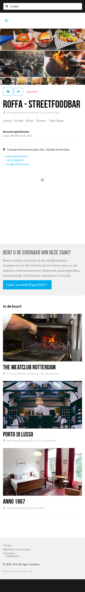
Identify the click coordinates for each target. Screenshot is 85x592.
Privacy (7, 545)
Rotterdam (12, 556)
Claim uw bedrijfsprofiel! (26, 284)
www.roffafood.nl (17, 156)
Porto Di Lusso (18, 434)
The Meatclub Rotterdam (29, 367)
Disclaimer (9, 553)
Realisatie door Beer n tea (18, 571)
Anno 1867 (14, 501)
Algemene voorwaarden (16, 549)
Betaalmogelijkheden (16, 131)
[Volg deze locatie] (8, 92)
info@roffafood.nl (17, 164)
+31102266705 (15, 160)
